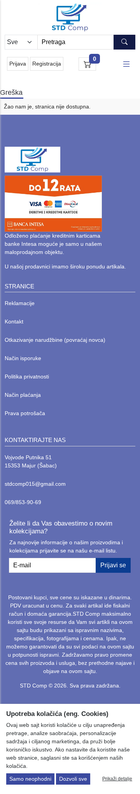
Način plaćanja (23, 395)
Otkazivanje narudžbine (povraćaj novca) (55, 340)
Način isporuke (23, 358)
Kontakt (14, 321)
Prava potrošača (25, 413)
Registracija (46, 63)
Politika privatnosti (27, 376)
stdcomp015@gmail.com (35, 484)
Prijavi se (113, 565)
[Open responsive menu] (126, 64)
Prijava (17, 63)
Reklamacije (20, 303)
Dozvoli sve (73, 779)
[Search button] (124, 42)
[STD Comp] (70, 17)
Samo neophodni (30, 779)
